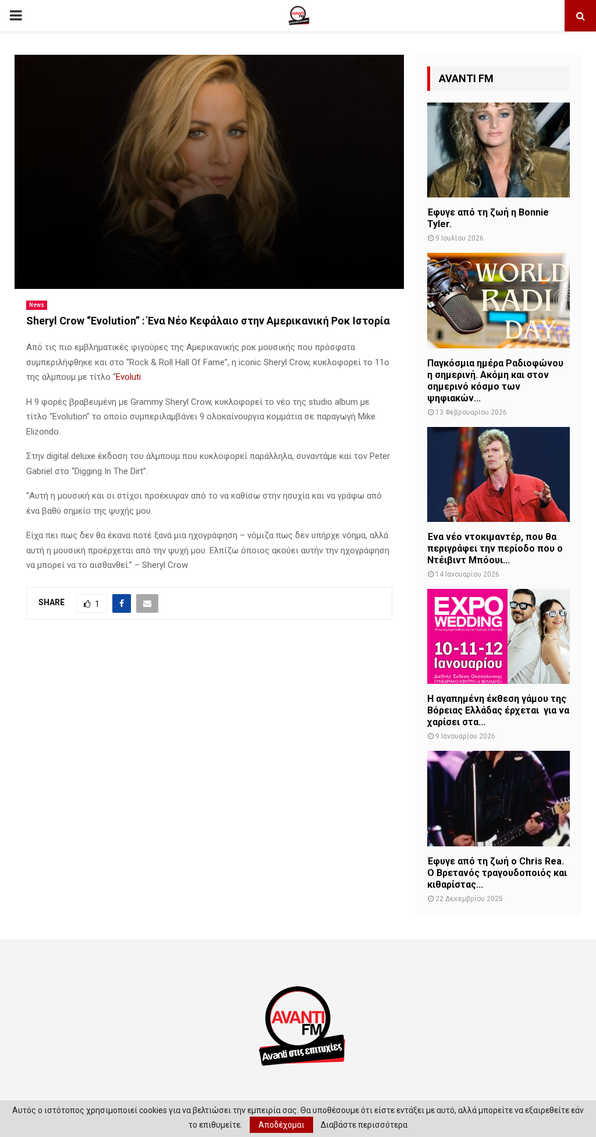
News (36, 305)
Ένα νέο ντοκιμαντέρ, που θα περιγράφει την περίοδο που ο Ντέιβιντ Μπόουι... (495, 548)
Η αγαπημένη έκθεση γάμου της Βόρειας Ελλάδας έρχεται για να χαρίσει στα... (498, 710)
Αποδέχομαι (281, 1124)
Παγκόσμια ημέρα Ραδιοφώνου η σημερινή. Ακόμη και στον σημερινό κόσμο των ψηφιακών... (495, 381)
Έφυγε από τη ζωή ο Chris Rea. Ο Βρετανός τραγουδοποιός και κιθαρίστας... (497, 873)
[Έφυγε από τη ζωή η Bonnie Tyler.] (498, 150)
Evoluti (128, 377)
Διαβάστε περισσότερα (364, 1125)
